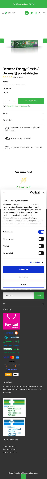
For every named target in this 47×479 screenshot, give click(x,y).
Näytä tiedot (35, 262)
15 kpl (6, 93)
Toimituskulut (13, 85)
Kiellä (23, 284)
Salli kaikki (23, 269)
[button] (3, 13)
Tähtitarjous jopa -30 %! (23, 4)
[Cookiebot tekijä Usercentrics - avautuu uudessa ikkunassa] (30, 192)
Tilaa (39, 295)
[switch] (41, 239)
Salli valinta (23, 277)
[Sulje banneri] (43, 192)
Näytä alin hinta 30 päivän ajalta (18, 106)
